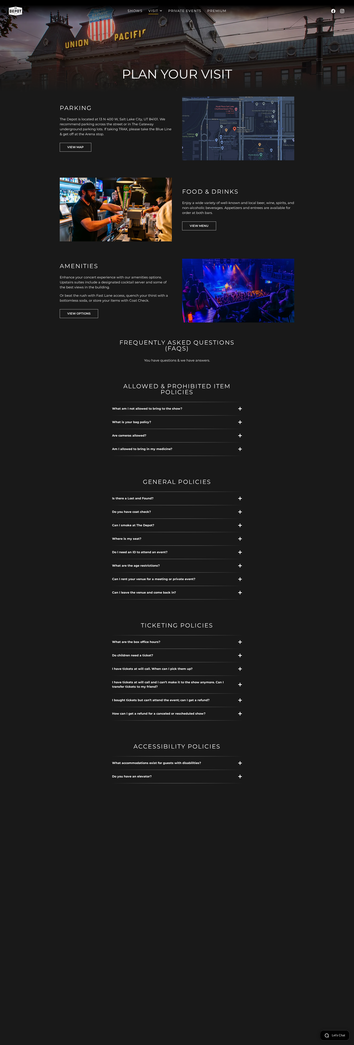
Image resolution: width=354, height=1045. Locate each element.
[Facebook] (333, 11)
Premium (216, 11)
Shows (135, 11)
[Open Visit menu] (161, 11)
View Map (75, 147)
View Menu (199, 225)
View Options (79, 313)
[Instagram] (342, 11)
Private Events (184, 11)
